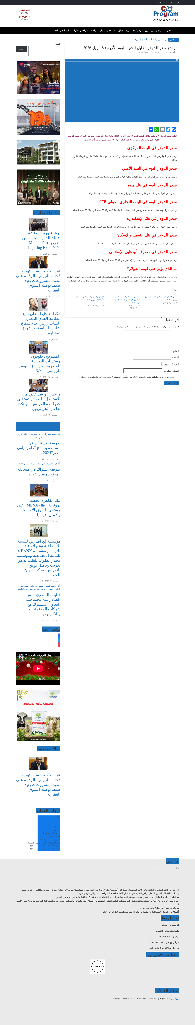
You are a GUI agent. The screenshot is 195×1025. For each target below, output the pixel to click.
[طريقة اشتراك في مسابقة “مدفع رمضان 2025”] (38, 462)
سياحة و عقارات (80, 30)
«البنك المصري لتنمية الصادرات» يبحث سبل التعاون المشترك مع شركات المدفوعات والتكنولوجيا (42, 604)
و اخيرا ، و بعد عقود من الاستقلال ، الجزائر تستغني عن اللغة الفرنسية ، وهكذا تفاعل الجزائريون (38, 401)
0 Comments (156, 52)
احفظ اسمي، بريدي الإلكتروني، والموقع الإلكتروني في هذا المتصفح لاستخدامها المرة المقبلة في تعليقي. (127, 376)
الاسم (175, 357)
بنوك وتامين (156, 30)
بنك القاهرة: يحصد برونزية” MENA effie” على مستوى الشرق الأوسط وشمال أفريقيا (38, 507)
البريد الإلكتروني (170, 363)
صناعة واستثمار (107, 30)
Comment (55, 429)
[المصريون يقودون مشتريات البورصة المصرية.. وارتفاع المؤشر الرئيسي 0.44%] (38, 342)
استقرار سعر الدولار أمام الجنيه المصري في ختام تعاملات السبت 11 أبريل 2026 (125, 299)
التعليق (175, 351)
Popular (57, 423)
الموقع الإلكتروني (171, 370)
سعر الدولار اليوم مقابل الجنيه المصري (160, 296)
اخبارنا (168, 30)
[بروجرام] (176, 30)
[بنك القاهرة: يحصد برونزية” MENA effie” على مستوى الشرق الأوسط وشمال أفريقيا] (38, 483)
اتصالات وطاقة (62, 30)
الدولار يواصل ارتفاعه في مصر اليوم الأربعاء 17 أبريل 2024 (89, 298)
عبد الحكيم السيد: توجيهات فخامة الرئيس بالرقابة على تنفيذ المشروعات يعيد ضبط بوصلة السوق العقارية (38, 280)
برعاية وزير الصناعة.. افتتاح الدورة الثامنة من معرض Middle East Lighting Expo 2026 (41, 240)
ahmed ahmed (144, 52)
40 (43, 459)
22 (43, 480)
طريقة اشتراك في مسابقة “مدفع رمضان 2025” (38, 471)
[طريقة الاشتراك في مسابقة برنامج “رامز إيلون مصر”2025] (38, 432)
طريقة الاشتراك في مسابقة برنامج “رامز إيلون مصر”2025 (38, 447)
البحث (57, 43)
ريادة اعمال (123, 30)
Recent (57, 426)
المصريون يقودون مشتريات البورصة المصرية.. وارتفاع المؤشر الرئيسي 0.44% (39, 363)
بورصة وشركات (140, 30)
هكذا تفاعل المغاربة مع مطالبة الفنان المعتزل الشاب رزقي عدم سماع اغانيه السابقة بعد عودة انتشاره (40, 323)
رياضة (94, 30)
